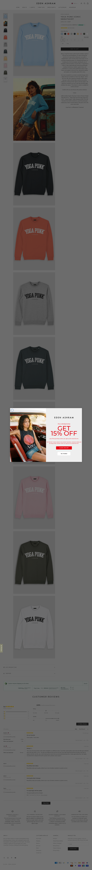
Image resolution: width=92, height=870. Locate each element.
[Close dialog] (12, 410)
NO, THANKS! (64, 453)
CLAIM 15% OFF (64, 448)
